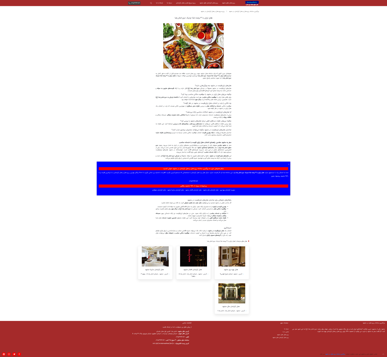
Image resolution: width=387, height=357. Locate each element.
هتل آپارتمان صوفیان (159, 190)
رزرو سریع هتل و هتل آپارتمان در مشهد (213, 11)
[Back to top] (383, 354)
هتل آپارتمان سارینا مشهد (175, 190)
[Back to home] (252, 3)
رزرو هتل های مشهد (228, 3)
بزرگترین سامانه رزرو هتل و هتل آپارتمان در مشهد (244, 11)
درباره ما (169, 3)
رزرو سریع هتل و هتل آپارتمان (186, 3)
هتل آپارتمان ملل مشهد (210, 190)
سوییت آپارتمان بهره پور (227, 190)
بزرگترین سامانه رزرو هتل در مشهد (335, 354)
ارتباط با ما (159, 3)
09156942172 (135, 3)
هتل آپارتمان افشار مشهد (193, 190)
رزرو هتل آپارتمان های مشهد (209, 3)
